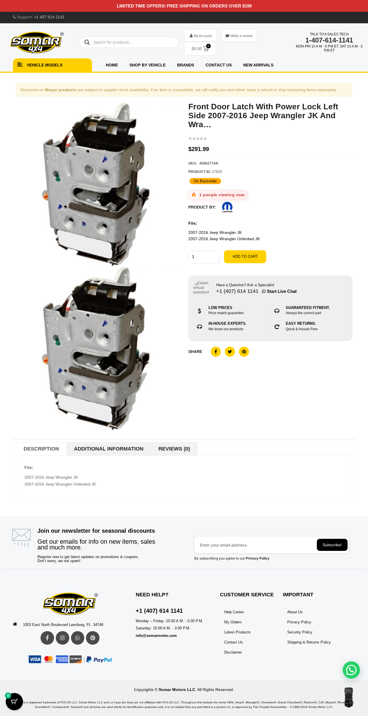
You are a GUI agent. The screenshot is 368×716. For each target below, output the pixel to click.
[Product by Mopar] (227, 207)
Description (41, 449)
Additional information (108, 449)
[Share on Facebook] (216, 352)
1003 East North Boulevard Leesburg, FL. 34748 (63, 625)
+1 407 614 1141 (49, 17)
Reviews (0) (174, 449)
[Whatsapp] (78, 638)
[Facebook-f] (47, 638)
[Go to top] (349, 697)
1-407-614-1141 (329, 40)
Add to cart (245, 256)
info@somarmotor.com (156, 635)
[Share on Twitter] (230, 352)
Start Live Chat (281, 291)
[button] (351, 670)
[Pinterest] (92, 638)
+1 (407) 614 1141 (159, 611)
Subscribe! (332, 545)
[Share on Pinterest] (244, 352)
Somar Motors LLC (177, 689)
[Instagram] (62, 638)
